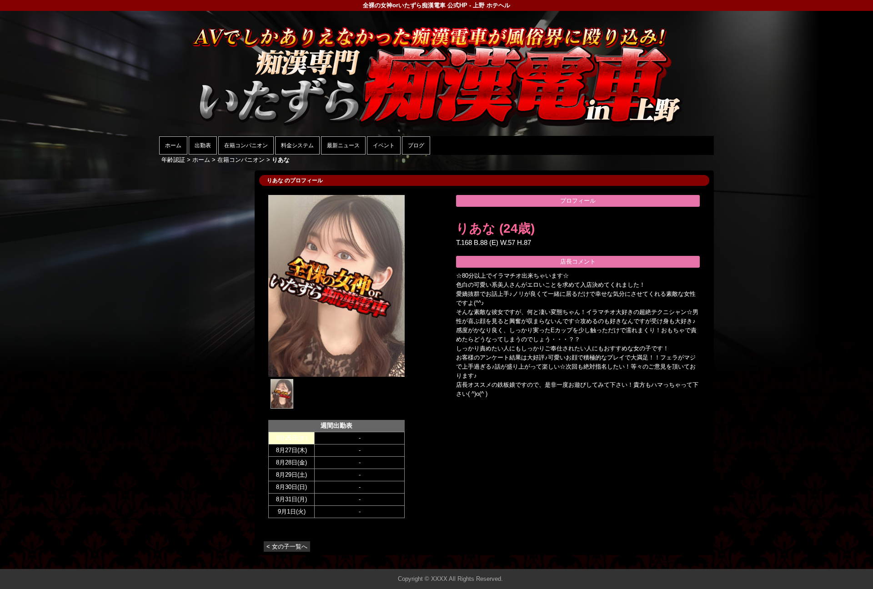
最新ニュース (343, 145)
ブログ (416, 145)
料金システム (297, 145)
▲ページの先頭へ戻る (679, 560)
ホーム (173, 145)
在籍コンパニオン (246, 145)
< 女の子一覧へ (286, 546)
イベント (384, 145)
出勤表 (203, 145)
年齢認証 (173, 159)
